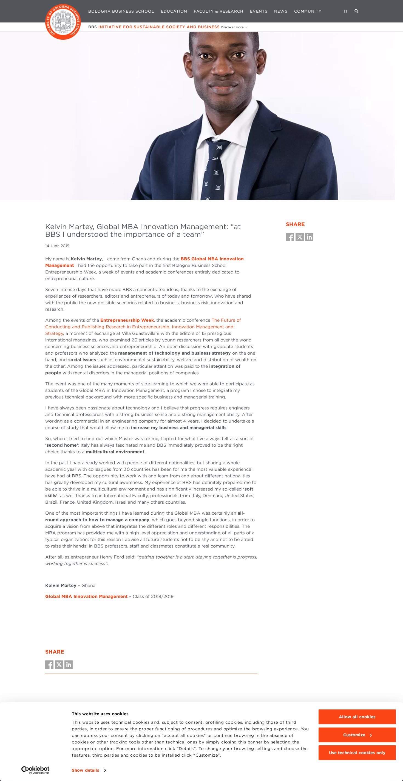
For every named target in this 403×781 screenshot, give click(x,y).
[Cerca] (356, 11)
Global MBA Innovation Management (86, 596)
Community (308, 11)
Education (174, 11)
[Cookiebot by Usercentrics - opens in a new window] (35, 770)
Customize (354, 734)
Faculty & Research (218, 11)
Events (259, 11)
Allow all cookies (357, 716)
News (281, 11)
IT (346, 11)
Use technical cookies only (357, 752)
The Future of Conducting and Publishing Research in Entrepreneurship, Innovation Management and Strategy (143, 327)
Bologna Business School (121, 11)
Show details (85, 770)
